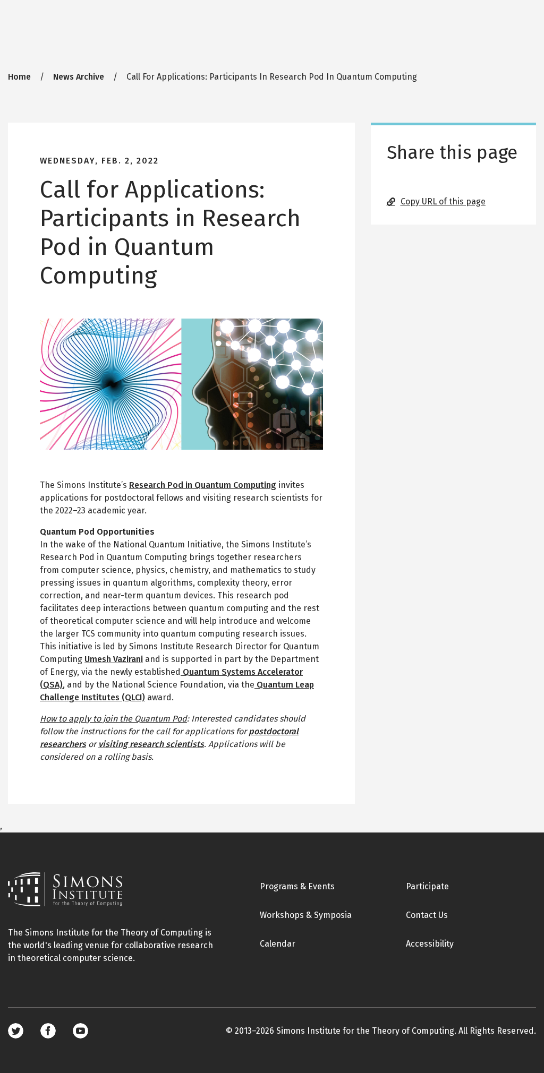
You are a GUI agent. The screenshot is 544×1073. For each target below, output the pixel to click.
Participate (427, 886)
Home (19, 77)
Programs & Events (297, 886)
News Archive (78, 77)
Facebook (48, 1030)
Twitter (15, 1030)
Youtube (80, 1030)
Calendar (277, 944)
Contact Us (427, 915)
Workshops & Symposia (306, 915)
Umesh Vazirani (113, 659)
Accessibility (430, 944)
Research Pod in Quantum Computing (202, 485)
